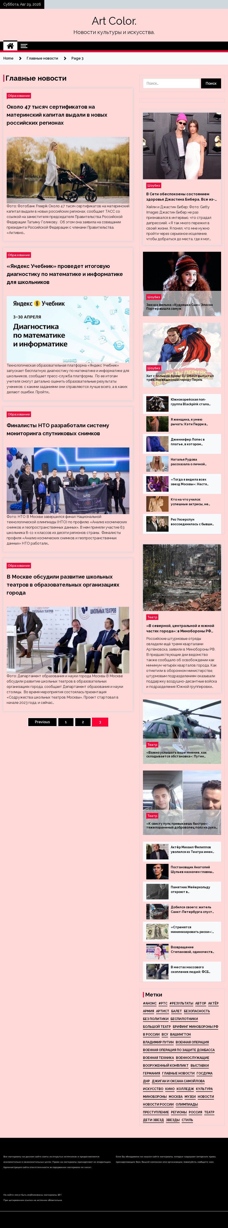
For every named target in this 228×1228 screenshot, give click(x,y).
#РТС (163, 1003)
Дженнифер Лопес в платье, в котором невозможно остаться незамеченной (189, 442)
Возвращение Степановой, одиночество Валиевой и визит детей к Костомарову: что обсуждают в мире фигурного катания (192, 949)
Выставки (200, 1065)
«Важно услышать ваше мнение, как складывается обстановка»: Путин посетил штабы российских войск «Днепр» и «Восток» (182, 754)
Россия (195, 1112)
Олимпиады (187, 1104)
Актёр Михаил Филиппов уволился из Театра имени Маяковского (192, 849)
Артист (162, 1011)
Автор (200, 1003)
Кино (170, 1089)
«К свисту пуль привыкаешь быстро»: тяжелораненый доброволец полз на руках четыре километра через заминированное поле (181, 825)
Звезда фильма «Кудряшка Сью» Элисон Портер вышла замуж (179, 306)
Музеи (190, 1096)
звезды (173, 1120)
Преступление (156, 1112)
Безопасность (197, 1011)
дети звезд (153, 1120)
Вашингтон (180, 1034)
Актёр (213, 1003)
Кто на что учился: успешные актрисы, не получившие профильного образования (192, 502)
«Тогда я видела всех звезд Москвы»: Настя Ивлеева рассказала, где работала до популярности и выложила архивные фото (192, 482)
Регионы (179, 1112)
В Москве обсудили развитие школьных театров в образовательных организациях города (63, 584)
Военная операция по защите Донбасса (179, 1050)
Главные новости (178, 1073)
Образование (19, 96)
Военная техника (158, 1058)
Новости (206, 1096)
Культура (204, 1089)
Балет (176, 1011)
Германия (151, 1073)
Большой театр (157, 1026)
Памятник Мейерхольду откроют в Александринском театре (192, 889)
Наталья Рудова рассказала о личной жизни (188, 462)
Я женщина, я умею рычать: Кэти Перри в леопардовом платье (188, 422)
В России (151, 1034)
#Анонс (150, 1003)
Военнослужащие (192, 1058)
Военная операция (192, 1042)
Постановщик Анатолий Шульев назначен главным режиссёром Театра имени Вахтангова (193, 869)
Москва (176, 1096)
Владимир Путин (158, 1042)
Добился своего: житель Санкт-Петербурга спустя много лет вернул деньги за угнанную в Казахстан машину (192, 909)
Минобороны (155, 1096)
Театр (152, 617)
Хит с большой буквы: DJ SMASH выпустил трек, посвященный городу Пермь (180, 377)
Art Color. (114, 21)
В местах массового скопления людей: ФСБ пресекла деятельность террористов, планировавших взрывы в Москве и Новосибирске (191, 969)
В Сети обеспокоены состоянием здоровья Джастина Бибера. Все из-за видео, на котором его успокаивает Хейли (180, 197)
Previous (42, 722)
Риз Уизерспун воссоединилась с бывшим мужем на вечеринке (193, 522)
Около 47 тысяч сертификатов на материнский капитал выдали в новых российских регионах (57, 115)
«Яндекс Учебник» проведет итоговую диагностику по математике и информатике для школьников (65, 274)
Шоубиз (153, 185)
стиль (187, 1120)
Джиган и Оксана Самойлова (178, 1081)
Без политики (156, 1019)
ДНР (146, 1081)
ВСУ (165, 1034)
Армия (148, 1011)
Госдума (204, 1073)
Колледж (185, 1089)
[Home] (10, 46)
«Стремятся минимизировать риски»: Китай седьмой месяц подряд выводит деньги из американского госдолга (193, 929)
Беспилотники (184, 1019)
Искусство (153, 1089)
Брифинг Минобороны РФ (195, 1026)
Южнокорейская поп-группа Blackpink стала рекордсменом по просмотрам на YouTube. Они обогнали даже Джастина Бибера (191, 402)
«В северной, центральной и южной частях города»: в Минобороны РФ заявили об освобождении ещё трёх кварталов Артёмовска (180, 629)
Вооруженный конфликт (166, 1065)
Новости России (158, 1104)
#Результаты (181, 1003)
